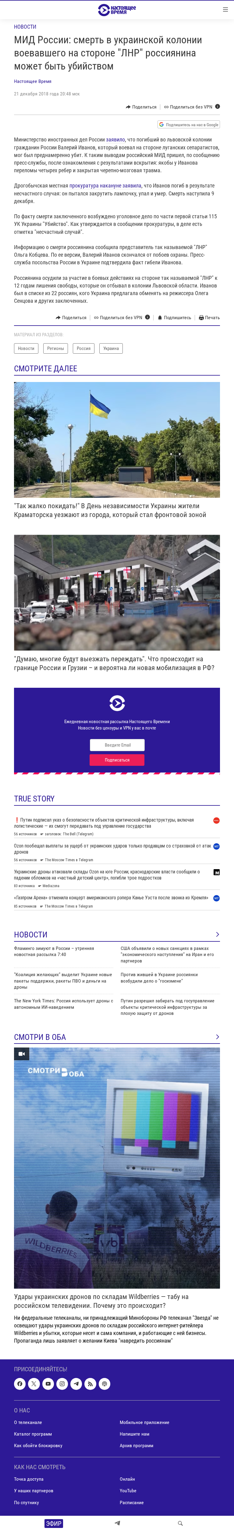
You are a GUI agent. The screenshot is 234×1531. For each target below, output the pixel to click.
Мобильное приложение (144, 1422)
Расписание (132, 1502)
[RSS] (90, 1384)
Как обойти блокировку (38, 1445)
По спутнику (26, 1502)
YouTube (128, 1491)
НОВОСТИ (31, 935)
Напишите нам (134, 1434)
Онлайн (127, 1479)
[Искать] (180, 1523)
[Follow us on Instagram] (62, 1384)
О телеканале (28, 1422)
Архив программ (136, 1445)
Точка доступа (29, 1479)
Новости (25, 26)
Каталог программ (33, 1434)
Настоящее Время (32, 81)
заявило (115, 139)
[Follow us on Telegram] (76, 1384)
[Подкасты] (104, 1384)
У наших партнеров (33, 1491)
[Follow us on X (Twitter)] (34, 1384)
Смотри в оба (40, 1037)
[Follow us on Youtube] (48, 1384)
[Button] (141, 107)
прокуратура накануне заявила (105, 185)
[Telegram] (117, 1523)
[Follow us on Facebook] (20, 1384)
